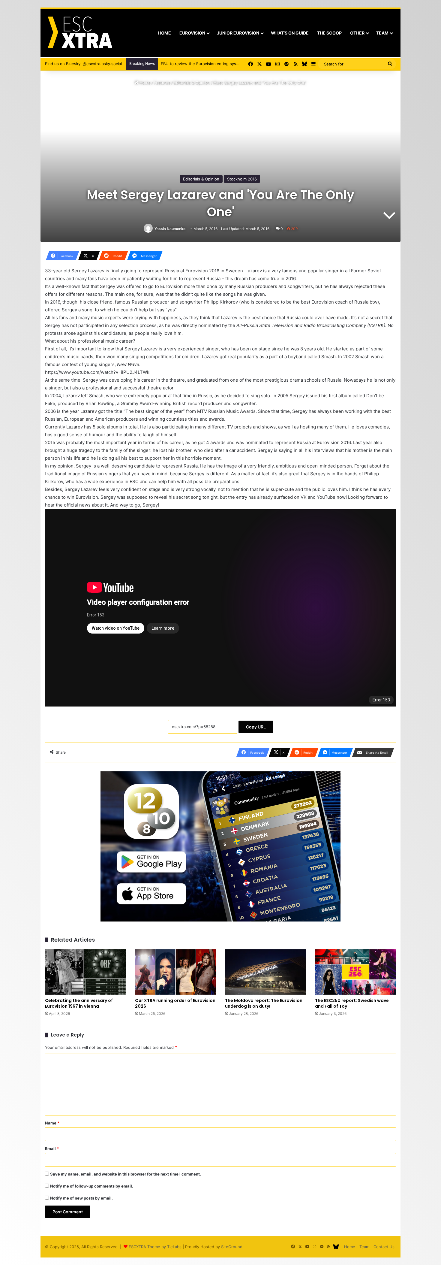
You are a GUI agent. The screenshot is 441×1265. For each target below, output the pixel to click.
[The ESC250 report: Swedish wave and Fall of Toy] (355, 972)
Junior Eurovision (238, 32)
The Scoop (329, 32)
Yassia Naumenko (169, 228)
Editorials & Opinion (192, 82)
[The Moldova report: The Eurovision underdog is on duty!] (265, 972)
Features (162, 82)
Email (52, 1148)
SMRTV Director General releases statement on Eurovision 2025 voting (227, 63)
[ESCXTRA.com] (79, 33)
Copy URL (256, 726)
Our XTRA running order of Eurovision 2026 (175, 1003)
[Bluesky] (304, 64)
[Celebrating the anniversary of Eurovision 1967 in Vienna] (85, 972)
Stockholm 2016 (242, 179)
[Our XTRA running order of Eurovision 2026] (175, 972)
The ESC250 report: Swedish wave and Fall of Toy (352, 1003)
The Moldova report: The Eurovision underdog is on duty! (263, 1003)
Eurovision (192, 32)
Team (382, 32)
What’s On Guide (290, 32)
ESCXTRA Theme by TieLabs (155, 1246)
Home (164, 32)
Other (357, 32)
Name (52, 1123)
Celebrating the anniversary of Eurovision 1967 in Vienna (79, 1003)
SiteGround (231, 1246)
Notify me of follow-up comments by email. (91, 1186)
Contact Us (384, 1246)
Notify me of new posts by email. (81, 1198)
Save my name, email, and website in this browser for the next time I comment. (125, 1174)
